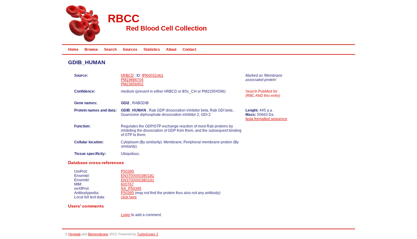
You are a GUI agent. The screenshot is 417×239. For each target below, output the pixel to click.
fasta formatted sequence (266, 119)
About (171, 49)
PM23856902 (132, 84)
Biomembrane (98, 234)
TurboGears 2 (147, 234)
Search (110, 49)
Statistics (151, 49)
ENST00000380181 (137, 176)
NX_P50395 (131, 188)
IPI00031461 (152, 75)
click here (129, 197)
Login (125, 215)
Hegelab (74, 234)
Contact (189, 49)
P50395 (127, 171)
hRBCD (127, 75)
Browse (91, 49)
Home (73, 49)
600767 (127, 184)
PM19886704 (132, 80)
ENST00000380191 (137, 180)
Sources (130, 49)
